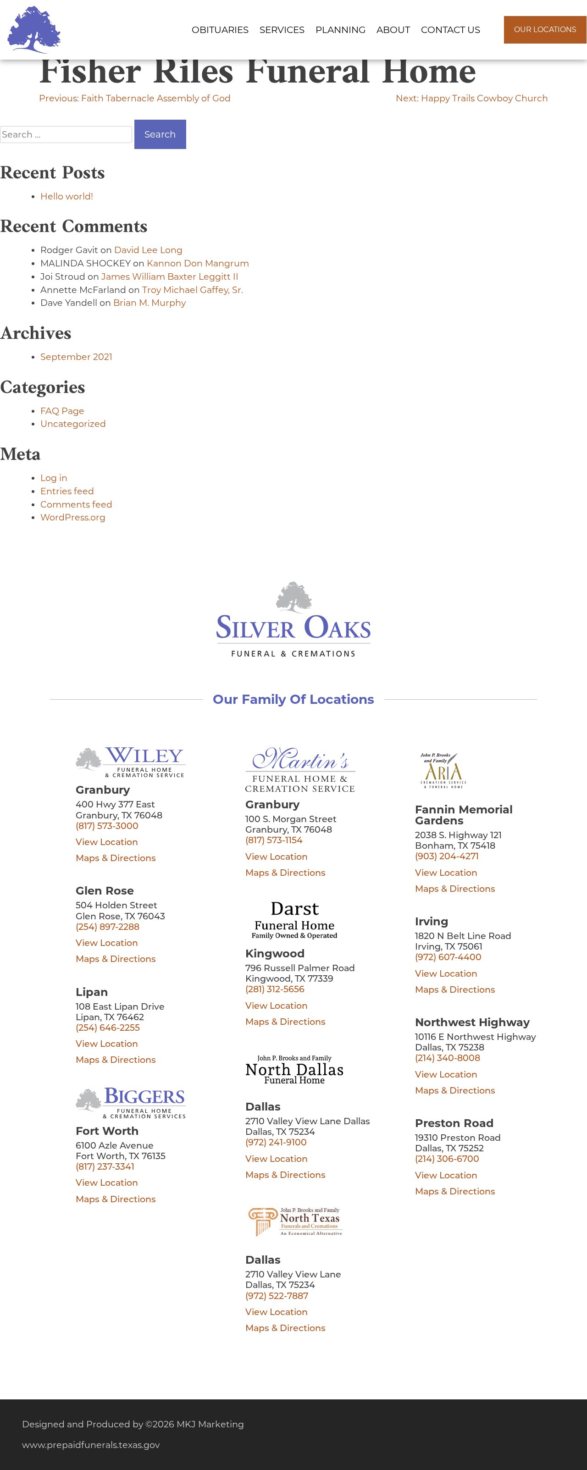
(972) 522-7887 (276, 1297)
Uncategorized (73, 423)
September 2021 (76, 356)
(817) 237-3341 (105, 1167)
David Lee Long (148, 249)
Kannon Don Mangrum (198, 263)
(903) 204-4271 (447, 857)
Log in (53, 477)
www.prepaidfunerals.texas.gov (91, 1444)
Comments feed (76, 504)
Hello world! (66, 196)
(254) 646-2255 (108, 1028)
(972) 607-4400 (448, 958)
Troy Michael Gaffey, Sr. (192, 289)
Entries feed (67, 491)
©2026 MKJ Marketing (194, 1424)
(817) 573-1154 (274, 841)
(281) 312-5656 (275, 990)
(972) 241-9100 (276, 1143)
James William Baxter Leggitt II (169, 276)
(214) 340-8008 (447, 1059)
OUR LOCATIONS (545, 29)
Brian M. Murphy (149, 302)
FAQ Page (62, 410)
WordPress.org (72, 517)
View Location (107, 843)
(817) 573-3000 (107, 827)
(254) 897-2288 (107, 927)
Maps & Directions (116, 859)
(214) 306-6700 (447, 1159)
